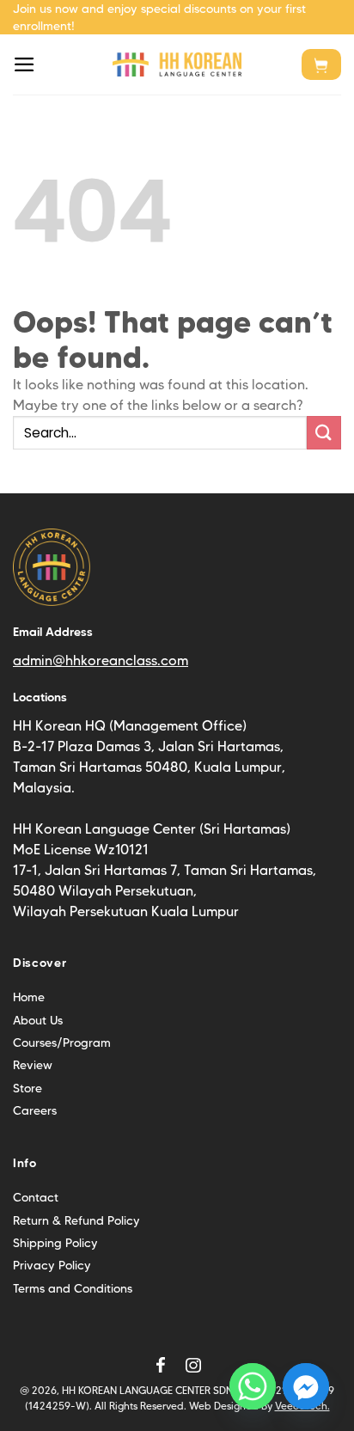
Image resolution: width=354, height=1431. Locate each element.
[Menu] (24, 64)
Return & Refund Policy (76, 1220)
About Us (38, 1020)
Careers (35, 1110)
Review (32, 1065)
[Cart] (321, 64)
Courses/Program (62, 1042)
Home (29, 997)
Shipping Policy (55, 1243)
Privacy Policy (52, 1265)
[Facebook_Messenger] (306, 1386)
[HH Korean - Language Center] (177, 64)
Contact (35, 1197)
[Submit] (324, 432)
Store (27, 1088)
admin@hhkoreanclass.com (100, 660)
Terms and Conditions (72, 1288)
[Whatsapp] (252, 1386)
